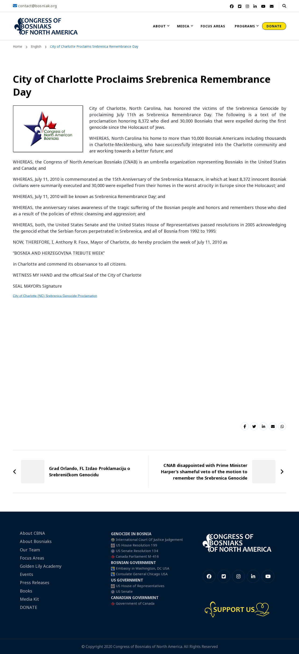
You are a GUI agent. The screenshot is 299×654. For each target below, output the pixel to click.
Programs (245, 26)
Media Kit (29, 599)
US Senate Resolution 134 (137, 550)
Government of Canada (135, 603)
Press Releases (34, 582)
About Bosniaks (36, 541)
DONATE (274, 26)
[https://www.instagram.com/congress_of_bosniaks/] (238, 576)
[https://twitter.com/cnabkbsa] (223, 576)
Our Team (30, 550)
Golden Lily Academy (40, 566)
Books (26, 591)
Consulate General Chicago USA (142, 573)
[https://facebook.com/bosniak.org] (209, 576)
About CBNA (32, 533)
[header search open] (284, 5)
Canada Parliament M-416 (137, 556)
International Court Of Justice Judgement (149, 539)
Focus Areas (213, 26)
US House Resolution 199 (136, 545)
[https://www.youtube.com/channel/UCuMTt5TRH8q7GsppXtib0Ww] (267, 576)
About (159, 26)
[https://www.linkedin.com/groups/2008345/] (253, 576)
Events (26, 574)
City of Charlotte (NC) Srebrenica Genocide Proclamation (55, 296)
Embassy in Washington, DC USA (142, 568)
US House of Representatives (140, 585)
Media (183, 26)
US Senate (124, 591)
